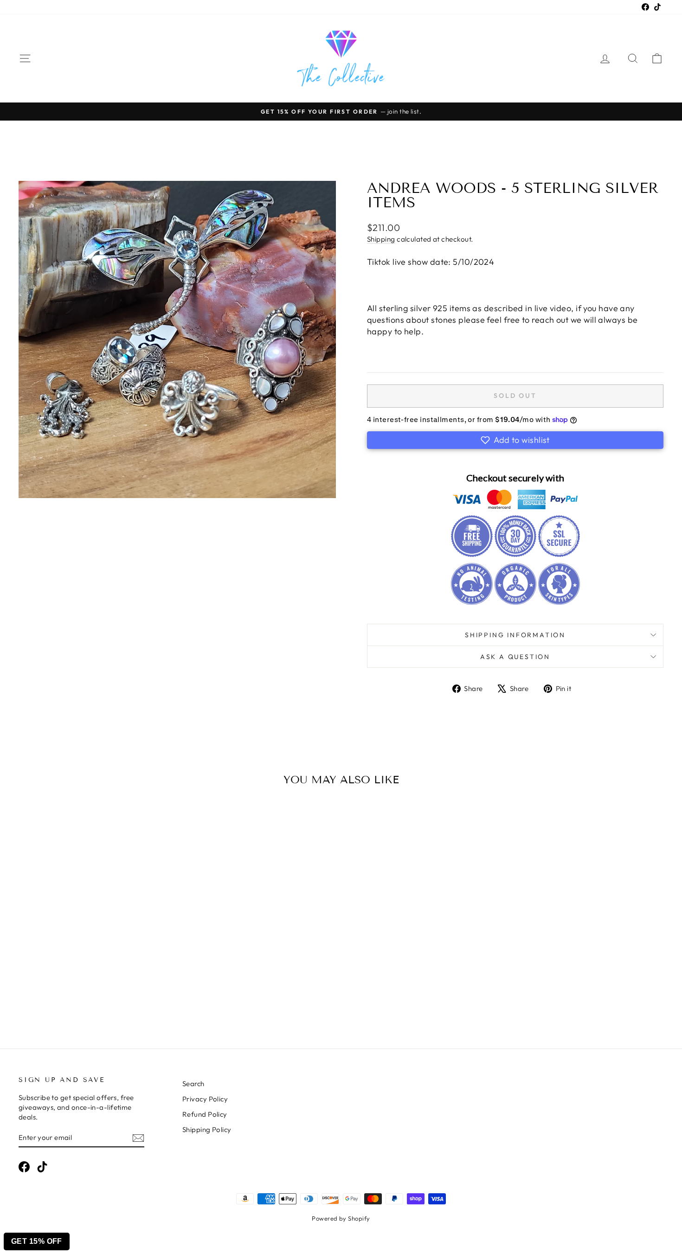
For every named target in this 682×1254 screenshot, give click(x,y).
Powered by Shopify (341, 1218)
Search (193, 1083)
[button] (515, 440)
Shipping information (515, 635)
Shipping (381, 239)
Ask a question (515, 657)
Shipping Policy (207, 1129)
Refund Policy (204, 1114)
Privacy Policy (205, 1098)
